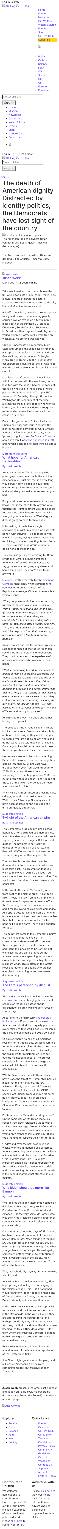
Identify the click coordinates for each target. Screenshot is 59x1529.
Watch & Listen (47, 24)
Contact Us (45, 1464)
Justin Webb (11, 278)
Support (43, 1468)
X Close (4, 177)
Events (42, 28)
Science (43, 63)
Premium (43, 90)
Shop (41, 32)
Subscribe (44, 39)
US (40, 82)
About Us (43, 1472)
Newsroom (44, 17)
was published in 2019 (40, 440)
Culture (42, 60)
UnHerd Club (46, 36)
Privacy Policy (46, 1445)
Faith (41, 67)
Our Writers (45, 21)
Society (42, 75)
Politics (42, 56)
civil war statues (12, 1000)
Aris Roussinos (12, 822)
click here (16, 1520)
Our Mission (45, 1434)
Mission (42, 13)
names (46, 1000)
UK (40, 78)
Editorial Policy (47, 1475)
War (40, 71)
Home (41, 9)
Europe (42, 86)
